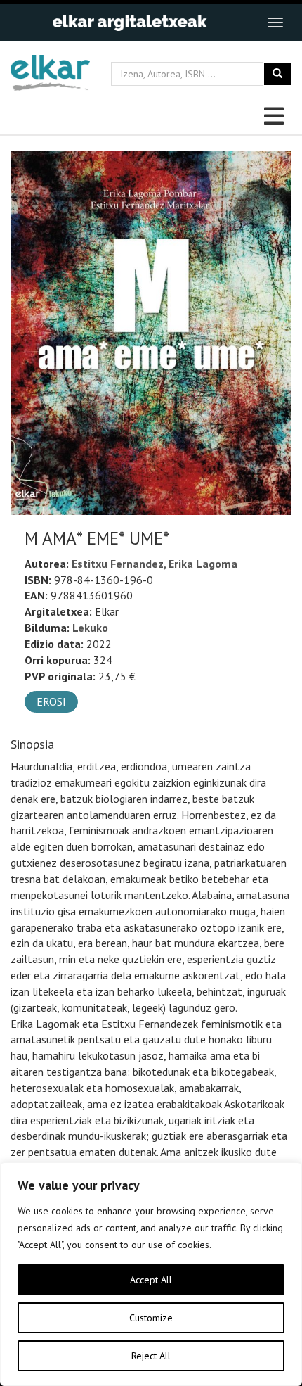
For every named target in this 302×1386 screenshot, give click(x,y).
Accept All (151, 1279)
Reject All (151, 1355)
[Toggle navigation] (275, 22)
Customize (151, 1317)
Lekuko (90, 628)
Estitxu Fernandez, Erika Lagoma (154, 564)
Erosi (51, 701)
